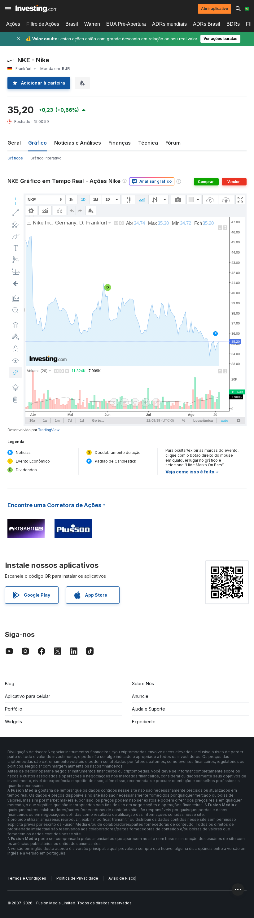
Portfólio (13, 708)
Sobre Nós (143, 683)
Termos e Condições (26, 878)
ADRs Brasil (206, 24)
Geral (14, 143)
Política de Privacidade (77, 878)
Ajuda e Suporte (148, 708)
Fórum (173, 143)
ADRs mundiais (169, 24)
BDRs (233, 24)
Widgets (13, 721)
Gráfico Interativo (46, 158)
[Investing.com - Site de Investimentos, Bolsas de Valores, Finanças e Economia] (36, 8)
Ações (13, 24)
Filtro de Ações (42, 24)
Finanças (119, 143)
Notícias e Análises (77, 143)
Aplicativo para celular (27, 696)
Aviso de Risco (121, 878)
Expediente (143, 721)
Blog (9, 683)
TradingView (48, 430)
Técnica (148, 143)
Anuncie (140, 696)
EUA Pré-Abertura (126, 24)
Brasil (71, 24)
